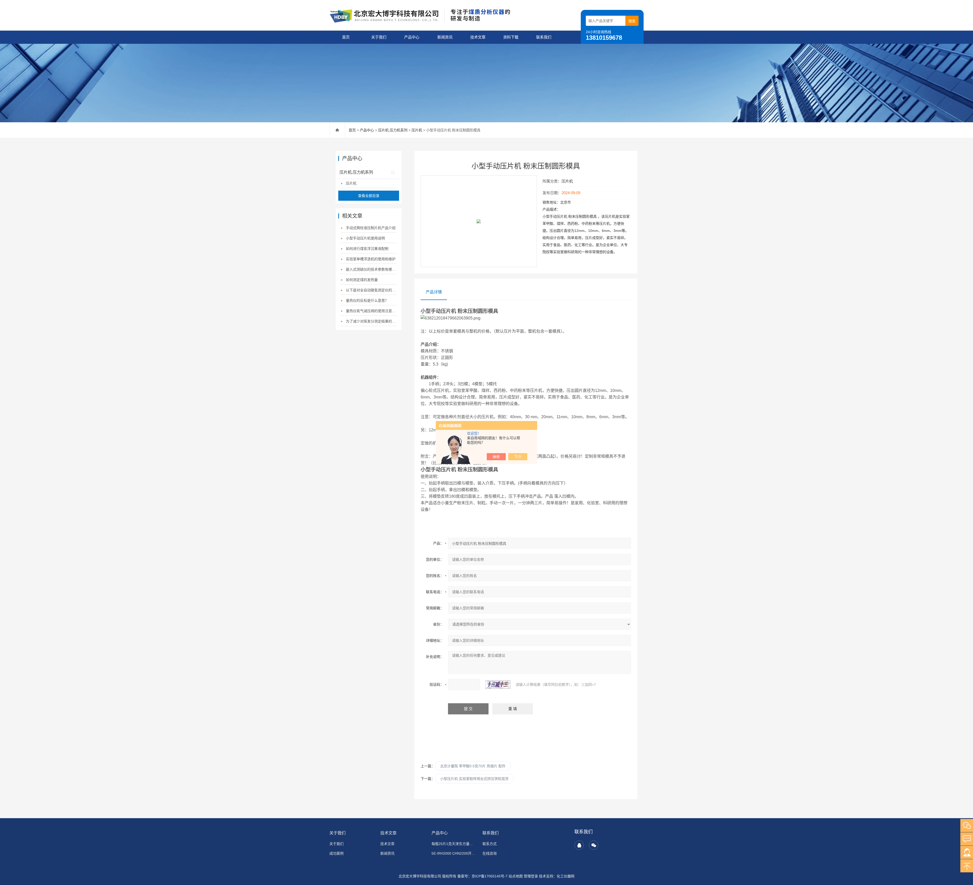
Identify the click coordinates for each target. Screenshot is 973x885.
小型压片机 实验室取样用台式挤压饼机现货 (474, 779)
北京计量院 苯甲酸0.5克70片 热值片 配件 (473, 766)
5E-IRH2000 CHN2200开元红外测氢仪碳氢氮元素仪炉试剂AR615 (454, 853)
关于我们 (378, 37)
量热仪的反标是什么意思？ (367, 300)
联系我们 (543, 37)
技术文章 (477, 37)
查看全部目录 (368, 196)
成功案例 (336, 853)
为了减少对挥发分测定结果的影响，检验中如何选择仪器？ (371, 321)
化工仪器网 (565, 876)
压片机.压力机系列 (392, 130)
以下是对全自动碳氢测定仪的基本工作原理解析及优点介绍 (371, 290)
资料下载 (510, 37)
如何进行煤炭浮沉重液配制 (367, 249)
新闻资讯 (445, 37)
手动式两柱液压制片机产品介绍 (371, 228)
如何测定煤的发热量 (362, 280)
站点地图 (516, 876)
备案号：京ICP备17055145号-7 (482, 876)
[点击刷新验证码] (498, 684)
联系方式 (489, 844)
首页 (346, 37)
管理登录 (531, 876)
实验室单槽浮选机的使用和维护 (371, 259)
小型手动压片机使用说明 (365, 238)
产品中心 (411, 37)
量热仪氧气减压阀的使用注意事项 (371, 311)
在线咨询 (489, 853)
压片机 (416, 130)
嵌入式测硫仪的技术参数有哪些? (371, 269)
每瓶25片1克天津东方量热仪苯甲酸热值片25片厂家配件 (454, 844)
